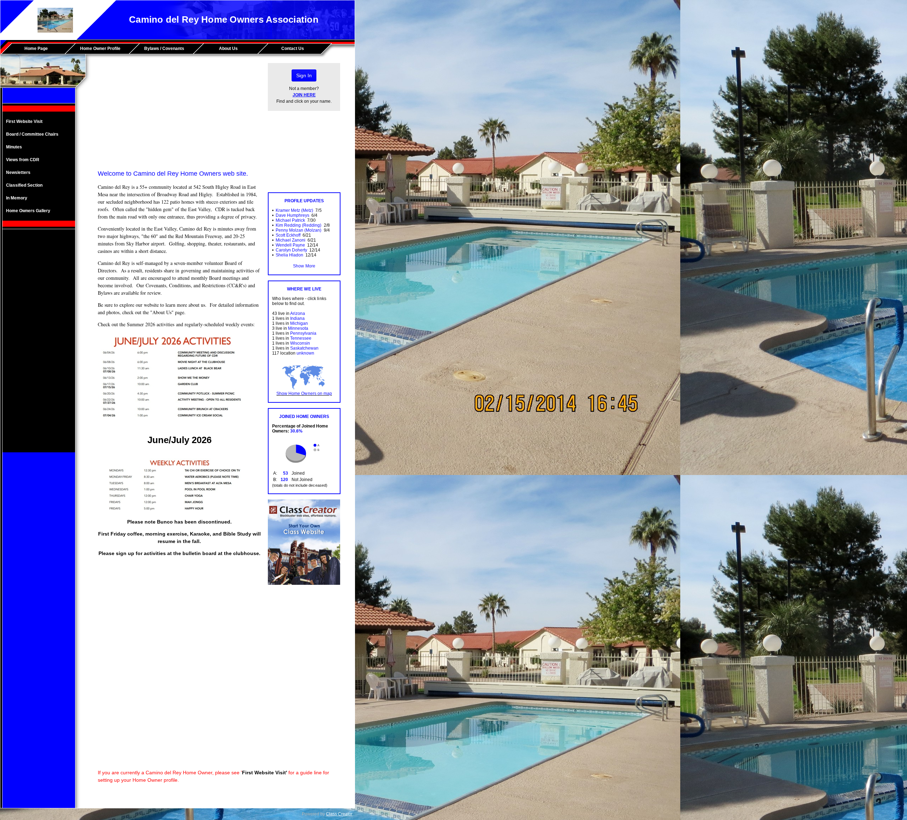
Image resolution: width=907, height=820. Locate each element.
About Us (228, 48)
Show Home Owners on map (304, 393)
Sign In (304, 75)
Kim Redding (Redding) (298, 225)
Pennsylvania (303, 333)
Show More (304, 266)
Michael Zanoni (290, 240)
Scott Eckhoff (288, 235)
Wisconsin (300, 343)
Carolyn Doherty (291, 250)
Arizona (297, 313)
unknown (305, 353)
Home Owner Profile (100, 48)
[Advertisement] (39, 346)
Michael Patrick (290, 220)
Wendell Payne (290, 245)
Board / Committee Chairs (32, 134)
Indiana (297, 318)
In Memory (16, 198)
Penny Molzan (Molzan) (298, 230)
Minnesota (298, 328)
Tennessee (300, 338)
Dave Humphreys (292, 215)
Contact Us (292, 48)
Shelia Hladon (289, 255)
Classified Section (24, 185)
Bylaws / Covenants (164, 48)
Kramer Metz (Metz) (294, 210)
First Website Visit (24, 121)
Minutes (14, 147)
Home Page (36, 48)
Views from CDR (22, 159)
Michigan (299, 323)
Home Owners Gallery (28, 210)
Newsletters (18, 172)
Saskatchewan (304, 348)
